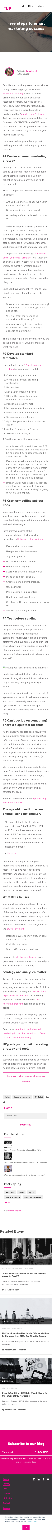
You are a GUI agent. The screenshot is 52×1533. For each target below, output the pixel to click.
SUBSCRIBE (25, 1124)
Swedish (11, 1211)
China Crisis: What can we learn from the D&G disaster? (25, 1162)
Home (8, 1108)
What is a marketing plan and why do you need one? (24, 1175)
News (21, 1192)
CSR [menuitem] (5, 1488)
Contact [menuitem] (6, 1503)
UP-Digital (39, 1097)
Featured (10, 1192)
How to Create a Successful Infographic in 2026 (22, 1150)
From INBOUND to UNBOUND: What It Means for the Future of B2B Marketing (25, 1394)
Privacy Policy (32, 1521)
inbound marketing (13, 93)
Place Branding (13, 1197)
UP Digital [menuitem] (7, 1498)
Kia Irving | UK (31, 71)
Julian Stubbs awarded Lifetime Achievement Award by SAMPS (24, 1274)
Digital (7, 1097)
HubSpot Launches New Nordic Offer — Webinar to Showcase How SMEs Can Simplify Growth (25, 1334)
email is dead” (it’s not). (33, 114)
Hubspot (11, 853)
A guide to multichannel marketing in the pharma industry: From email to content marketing (24, 1033)
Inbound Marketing (22, 1097)
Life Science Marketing (12, 1268)
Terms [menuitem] (6, 1479)
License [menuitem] (6, 1493)
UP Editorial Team (12, 1290)
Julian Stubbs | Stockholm (15, 1349)
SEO (3, 1388)
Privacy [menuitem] (6, 1483)
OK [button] (26, 1527)
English (18, 1211)
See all (7, 1202)
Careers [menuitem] (6, 1508)
